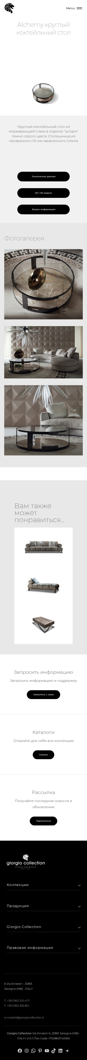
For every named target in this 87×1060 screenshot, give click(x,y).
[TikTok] (53, 1050)
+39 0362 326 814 (18, 1005)
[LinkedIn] (60, 1050)
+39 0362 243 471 (18, 1000)
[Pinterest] (40, 1050)
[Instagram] (26, 1050)
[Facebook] (19, 1050)
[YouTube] (46, 1050)
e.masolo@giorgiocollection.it (24, 1017)
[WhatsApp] (33, 1050)
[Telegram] (67, 1050)
